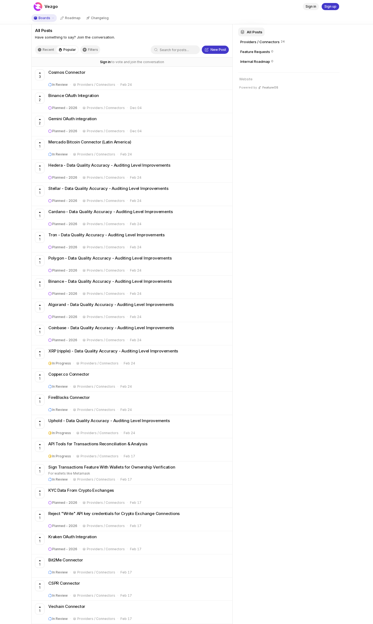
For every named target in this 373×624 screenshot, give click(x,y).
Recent (48, 50)
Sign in (105, 62)
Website (246, 79)
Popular (69, 50)
